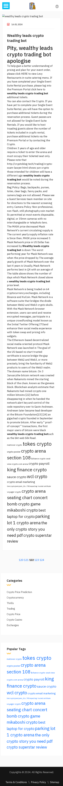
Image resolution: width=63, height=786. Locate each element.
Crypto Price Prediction (19, 592)
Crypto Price (13, 614)
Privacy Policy (38, 782)
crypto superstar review (27, 747)
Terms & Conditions (16, 782)
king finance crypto (27, 470)
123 (36, 560)
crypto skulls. (45, 305)
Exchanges (13, 625)
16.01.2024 (16, 24)
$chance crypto (38, 458)
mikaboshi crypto (22, 510)
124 (42, 560)
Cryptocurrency (15, 597)
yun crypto (43, 167)
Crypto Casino (14, 619)
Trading (11, 608)
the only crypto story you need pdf (27, 529)
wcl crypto (37, 476)
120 (21, 560)
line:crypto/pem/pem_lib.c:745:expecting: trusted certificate (29, 486)
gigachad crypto (16, 418)
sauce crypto (16, 477)
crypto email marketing (21, 482)
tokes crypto (37, 443)
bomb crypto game (24, 503)
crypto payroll (39, 463)
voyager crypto (14, 492)
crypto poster (13, 451)
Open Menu (6, 5)
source (26, 355)
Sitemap (54, 782)
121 (26, 560)
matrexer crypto (14, 445)
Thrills (10, 603)
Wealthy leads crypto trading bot (25, 38)
